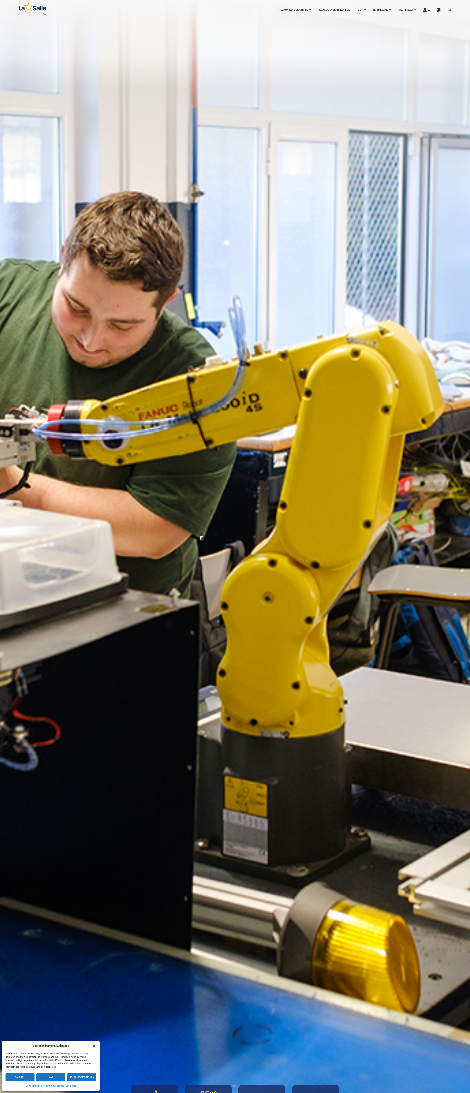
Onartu (20, 1077)
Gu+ (360, 9)
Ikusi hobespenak (81, 1077)
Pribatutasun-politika (54, 1086)
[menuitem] (448, 9)
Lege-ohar (71, 1086)
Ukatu (51, 1077)
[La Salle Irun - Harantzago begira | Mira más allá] (32, 9)
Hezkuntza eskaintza (293, 9)
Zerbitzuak (380, 9)
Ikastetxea (405, 9)
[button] (94, 1046)
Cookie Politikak (34, 1086)
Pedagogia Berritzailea (334, 9)
